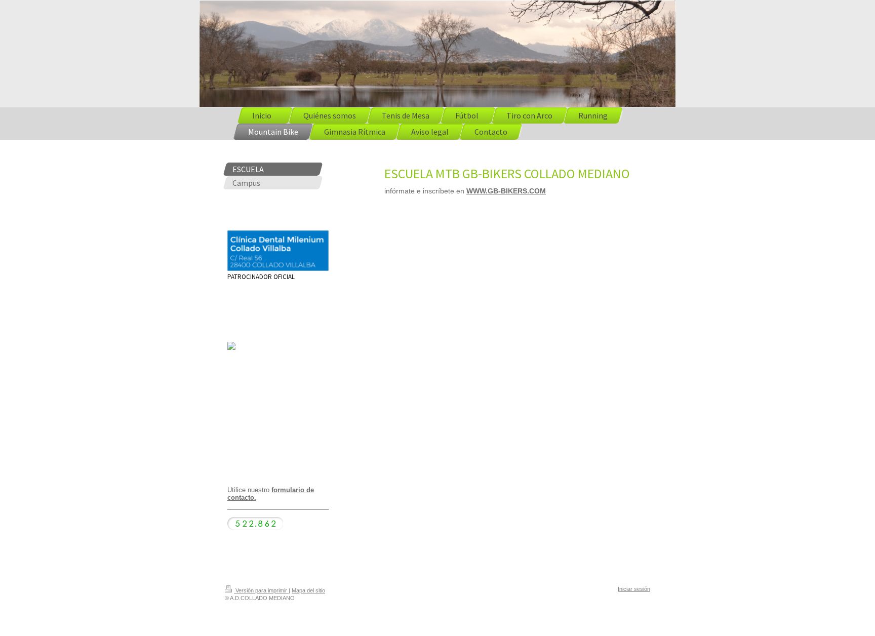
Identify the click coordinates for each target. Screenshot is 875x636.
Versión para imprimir (261, 590)
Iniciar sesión (634, 589)
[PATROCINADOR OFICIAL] (278, 250)
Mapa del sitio (308, 590)
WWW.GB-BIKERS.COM (506, 191)
